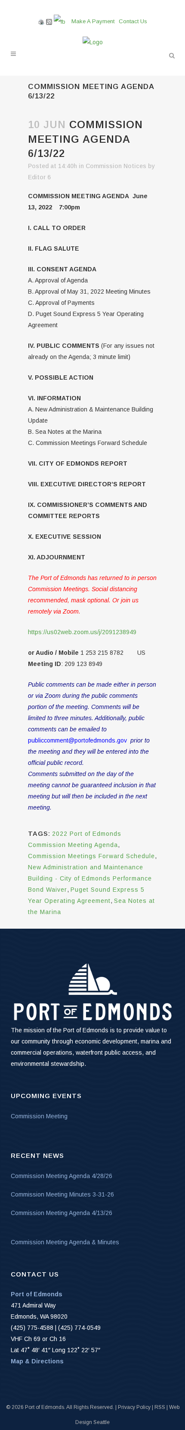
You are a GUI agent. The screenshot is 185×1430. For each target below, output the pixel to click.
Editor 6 (39, 177)
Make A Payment (92, 21)
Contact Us (133, 21)
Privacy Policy (134, 1407)
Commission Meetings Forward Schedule (91, 856)
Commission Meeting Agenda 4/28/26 (61, 1175)
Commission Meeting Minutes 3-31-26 (62, 1194)
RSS (159, 1407)
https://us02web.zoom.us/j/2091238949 (82, 632)
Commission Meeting (39, 1116)
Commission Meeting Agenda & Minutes (65, 1242)
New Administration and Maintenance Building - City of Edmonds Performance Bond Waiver (90, 878)
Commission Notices (116, 166)
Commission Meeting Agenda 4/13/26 (61, 1212)
